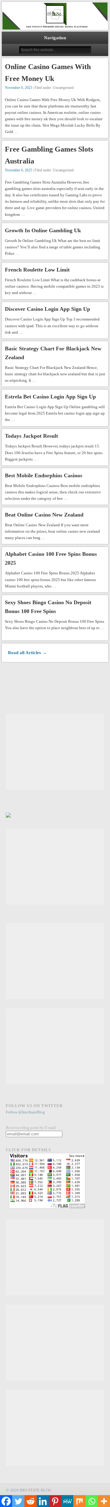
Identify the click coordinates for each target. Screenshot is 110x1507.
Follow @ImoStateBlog (25, 1112)
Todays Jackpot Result (31, 436)
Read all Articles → (27, 652)
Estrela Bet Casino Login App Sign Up (50, 397)
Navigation (55, 37)
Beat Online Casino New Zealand (44, 515)
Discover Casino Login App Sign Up (47, 309)
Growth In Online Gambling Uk (43, 230)
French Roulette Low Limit (37, 270)
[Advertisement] (55, 752)
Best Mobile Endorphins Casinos (43, 475)
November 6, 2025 (18, 88)
